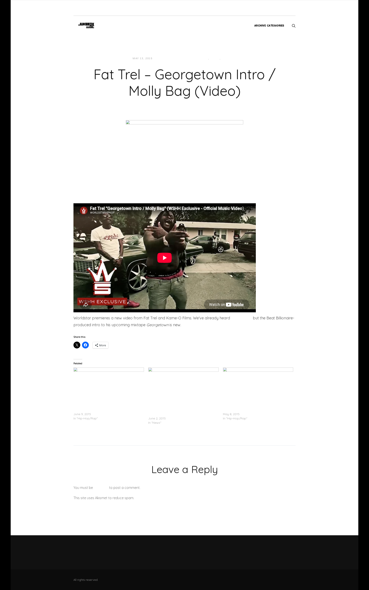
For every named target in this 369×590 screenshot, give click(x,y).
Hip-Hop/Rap (198, 58)
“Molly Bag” (241, 318)
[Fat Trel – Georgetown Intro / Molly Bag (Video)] (184, 153)
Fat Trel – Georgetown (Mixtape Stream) (102, 410)
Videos (227, 58)
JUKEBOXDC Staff (170, 58)
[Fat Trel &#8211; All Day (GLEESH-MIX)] (258, 387)
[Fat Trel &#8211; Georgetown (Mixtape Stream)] (108, 387)
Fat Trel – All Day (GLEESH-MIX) (245, 410)
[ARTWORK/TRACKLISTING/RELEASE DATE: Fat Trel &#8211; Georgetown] (183, 387)
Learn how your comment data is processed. (170, 498)
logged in (101, 487)
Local (215, 58)
